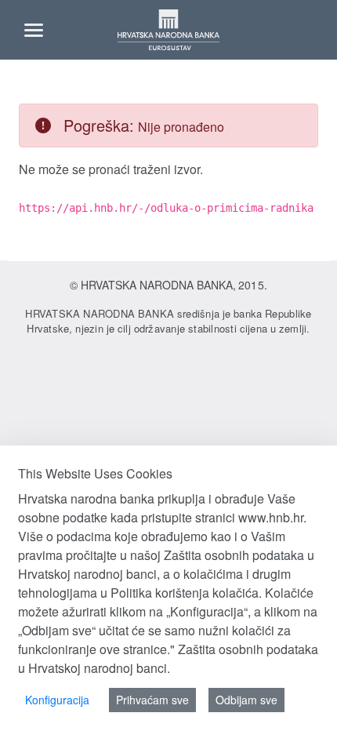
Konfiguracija (57, 699)
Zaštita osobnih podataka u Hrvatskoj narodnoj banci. (168, 658)
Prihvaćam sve (152, 699)
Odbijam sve (246, 699)
